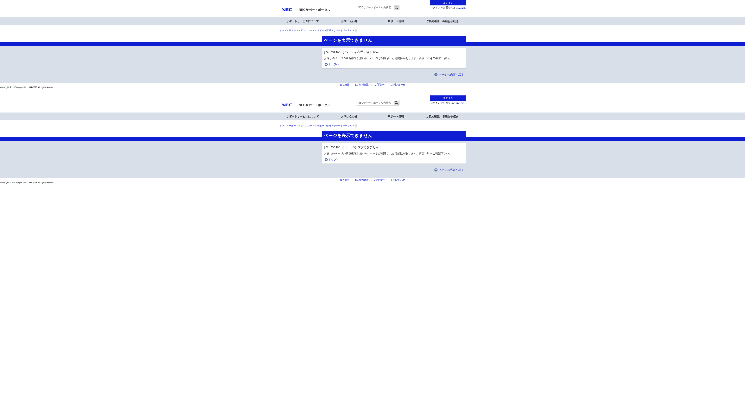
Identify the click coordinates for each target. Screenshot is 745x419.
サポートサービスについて (302, 21)
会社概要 (344, 84)
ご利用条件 (380, 84)
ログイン (448, 2)
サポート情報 (396, 21)
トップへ (333, 64)
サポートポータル (343, 30)
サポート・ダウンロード (301, 30)
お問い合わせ (349, 21)
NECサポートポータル (314, 9)
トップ (282, 30)
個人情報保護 (362, 84)
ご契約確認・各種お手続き (442, 21)
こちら (462, 7)
